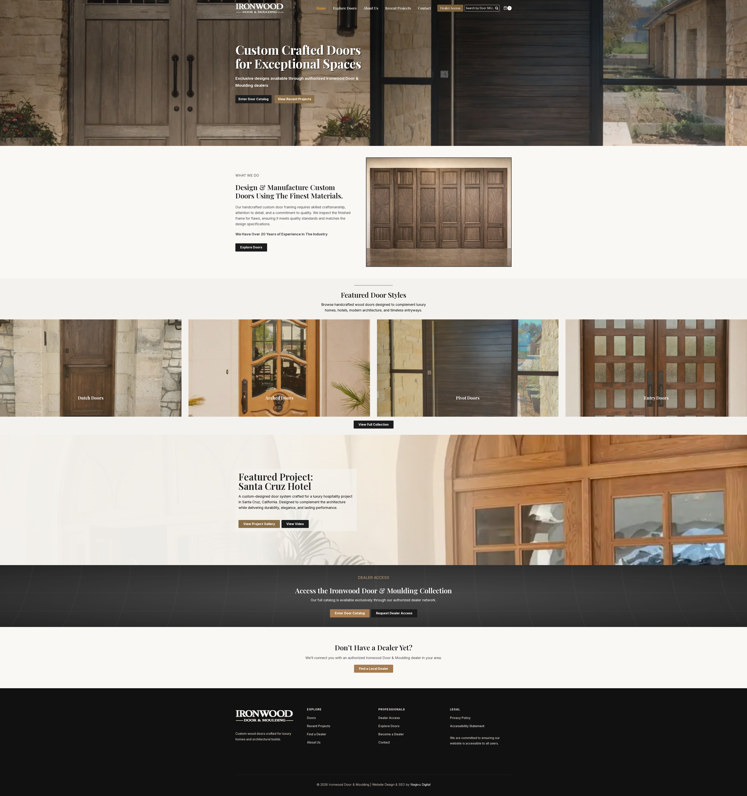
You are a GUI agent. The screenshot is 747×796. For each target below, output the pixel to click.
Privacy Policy (460, 718)
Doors (311, 718)
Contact (424, 8)
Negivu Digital (420, 784)
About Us (371, 8)
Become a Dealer (391, 734)
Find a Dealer (316, 734)
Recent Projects (398, 8)
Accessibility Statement (467, 726)
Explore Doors (345, 8)
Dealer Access (450, 8)
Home (321, 8)
